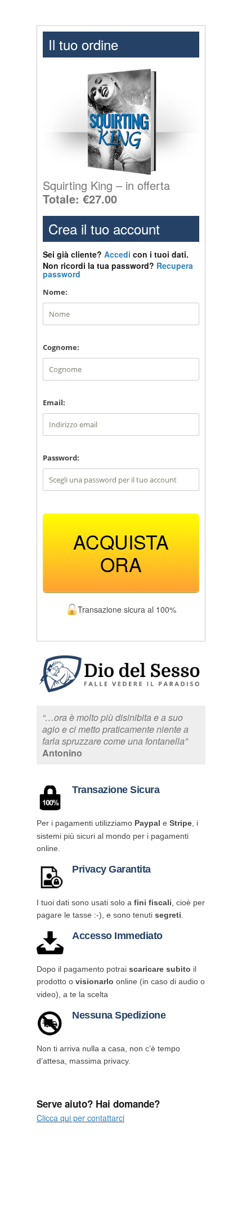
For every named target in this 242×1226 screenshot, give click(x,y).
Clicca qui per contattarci (80, 1117)
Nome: (55, 292)
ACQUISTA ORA (121, 553)
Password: (61, 458)
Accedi (117, 254)
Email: (54, 402)
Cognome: (61, 347)
